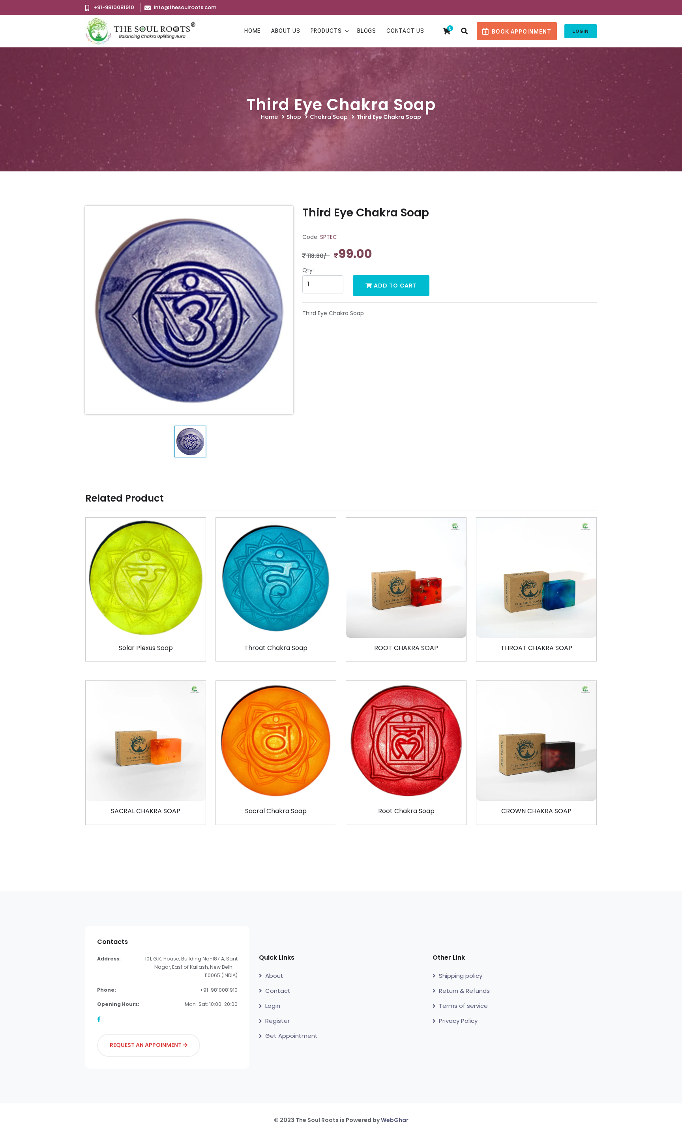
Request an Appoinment (146, 1045)
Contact (277, 991)
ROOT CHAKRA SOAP (406, 647)
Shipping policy (460, 976)
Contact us (405, 31)
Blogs (366, 31)
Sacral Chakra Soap (276, 811)
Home (252, 31)
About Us (285, 31)
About (274, 976)
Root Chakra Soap (406, 811)
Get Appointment (291, 1036)
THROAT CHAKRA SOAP (536, 647)
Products (326, 31)
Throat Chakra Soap (275, 647)
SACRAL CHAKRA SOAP (145, 811)
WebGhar (394, 1120)
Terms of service (463, 1006)
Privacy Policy (458, 1021)
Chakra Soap (329, 117)
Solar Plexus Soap (146, 647)
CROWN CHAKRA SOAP (536, 811)
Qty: (308, 270)
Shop (294, 117)
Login (580, 31)
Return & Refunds (464, 991)
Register (277, 1021)
